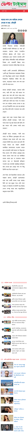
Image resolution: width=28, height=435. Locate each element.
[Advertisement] (14, 235)
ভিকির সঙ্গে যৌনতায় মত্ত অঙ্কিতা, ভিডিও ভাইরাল (19, 419)
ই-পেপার (14, 8)
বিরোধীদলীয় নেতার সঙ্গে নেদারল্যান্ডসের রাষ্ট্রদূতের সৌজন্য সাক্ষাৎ (19, 288)
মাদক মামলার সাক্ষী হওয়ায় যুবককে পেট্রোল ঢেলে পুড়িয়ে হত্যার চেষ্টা (18, 351)
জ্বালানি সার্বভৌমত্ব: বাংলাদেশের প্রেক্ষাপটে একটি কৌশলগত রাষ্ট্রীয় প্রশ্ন (19, 330)
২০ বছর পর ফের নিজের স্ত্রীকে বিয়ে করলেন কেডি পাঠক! (19, 429)
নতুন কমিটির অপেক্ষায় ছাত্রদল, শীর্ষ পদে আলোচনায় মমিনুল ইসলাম (19, 323)
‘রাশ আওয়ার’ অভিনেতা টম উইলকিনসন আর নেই (20, 375)
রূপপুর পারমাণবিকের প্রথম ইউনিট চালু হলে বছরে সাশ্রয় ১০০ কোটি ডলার (19, 343)
